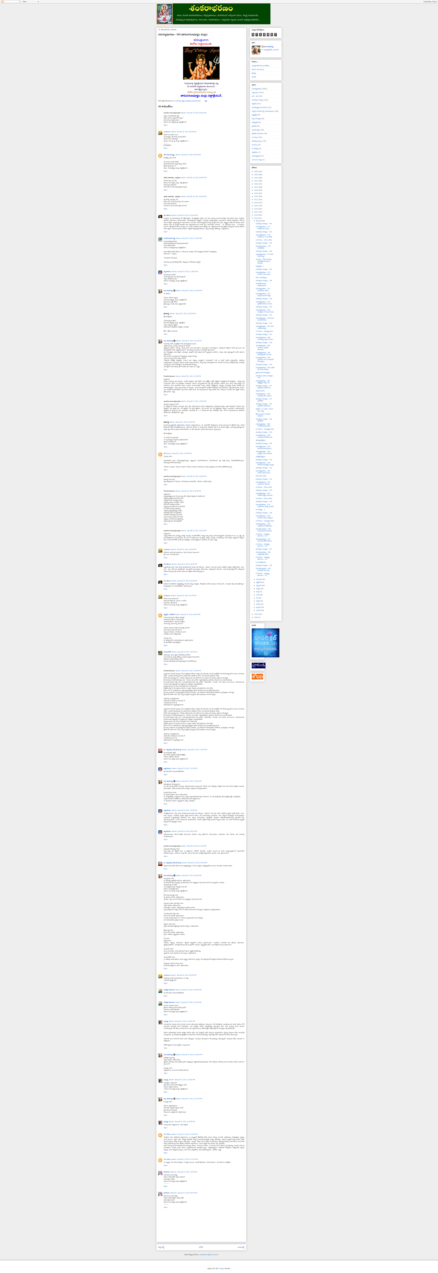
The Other (167, 1134)
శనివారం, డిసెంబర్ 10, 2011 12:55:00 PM (183, 313)
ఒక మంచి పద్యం (257, 160)
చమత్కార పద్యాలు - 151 (264, 334)
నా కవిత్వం (255, 148)
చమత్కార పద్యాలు (258, 100)
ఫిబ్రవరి (258, 607)
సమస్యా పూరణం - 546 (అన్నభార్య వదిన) (263, 553)
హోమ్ (201, 1247)
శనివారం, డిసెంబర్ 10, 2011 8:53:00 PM (188, 875)
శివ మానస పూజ (261, 476)
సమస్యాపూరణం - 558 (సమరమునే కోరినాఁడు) (264, 436)
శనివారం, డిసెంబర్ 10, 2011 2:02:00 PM (182, 422)
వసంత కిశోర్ (167, 652)
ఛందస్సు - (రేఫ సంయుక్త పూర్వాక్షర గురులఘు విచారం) (263, 261)
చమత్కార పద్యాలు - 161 (264, 243)
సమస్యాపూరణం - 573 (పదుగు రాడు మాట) (263, 273)
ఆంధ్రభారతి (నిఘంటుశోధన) (260, 66)
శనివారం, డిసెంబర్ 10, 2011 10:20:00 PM (188, 990)
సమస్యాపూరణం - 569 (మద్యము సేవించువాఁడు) (265, 311)
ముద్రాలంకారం (260, 391)
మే (257, 598)
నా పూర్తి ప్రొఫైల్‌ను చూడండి (270, 50)
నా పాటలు (255, 137)
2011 (256, 218)
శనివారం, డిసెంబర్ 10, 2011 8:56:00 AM (193, 177)
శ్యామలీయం (167, 271)
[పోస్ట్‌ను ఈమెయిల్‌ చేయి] (205, 101)
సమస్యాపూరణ (256, 156)
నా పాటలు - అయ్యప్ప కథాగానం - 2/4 (263, 545)
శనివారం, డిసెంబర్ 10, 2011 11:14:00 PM (189, 1054)
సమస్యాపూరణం (257, 89)
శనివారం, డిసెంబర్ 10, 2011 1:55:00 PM (193, 401)
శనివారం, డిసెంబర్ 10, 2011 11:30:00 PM (182, 1080)
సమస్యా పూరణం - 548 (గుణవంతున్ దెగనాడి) (264, 530)
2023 (256, 181)
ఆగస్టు (258, 588)
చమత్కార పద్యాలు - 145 (264, 432)
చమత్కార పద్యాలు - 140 (264, 490)
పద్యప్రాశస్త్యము (260, 456)
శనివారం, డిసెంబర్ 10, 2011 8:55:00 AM (188, 155)
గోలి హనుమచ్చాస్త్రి (169, 155)
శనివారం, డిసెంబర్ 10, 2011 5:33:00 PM (184, 581)
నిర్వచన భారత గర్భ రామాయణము (263, 111)
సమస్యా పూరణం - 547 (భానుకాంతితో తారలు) (264, 540)
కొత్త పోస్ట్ (161, 1247)
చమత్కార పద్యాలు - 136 (264, 565)
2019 (256, 193)
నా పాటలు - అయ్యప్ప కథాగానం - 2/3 (263, 558)
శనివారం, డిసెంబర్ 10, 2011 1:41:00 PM (188, 376)
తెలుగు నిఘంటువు (258, 69)
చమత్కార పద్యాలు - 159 (264, 269)
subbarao (167, 132)
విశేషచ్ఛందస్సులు (257, 141)
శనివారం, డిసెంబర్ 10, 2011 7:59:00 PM (184, 810)
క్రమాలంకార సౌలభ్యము (263, 372)
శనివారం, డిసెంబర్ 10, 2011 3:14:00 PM (188, 491)
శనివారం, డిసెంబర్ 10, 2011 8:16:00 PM (194, 863)
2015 (256, 206)
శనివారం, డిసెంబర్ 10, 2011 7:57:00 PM (184, 768)
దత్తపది (254, 104)
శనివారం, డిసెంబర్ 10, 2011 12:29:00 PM (189, 290)
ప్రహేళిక (254, 126)
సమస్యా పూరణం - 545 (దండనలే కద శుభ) (263, 569)
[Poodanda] (258, 668)
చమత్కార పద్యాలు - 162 (264, 232)
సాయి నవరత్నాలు (261, 277)
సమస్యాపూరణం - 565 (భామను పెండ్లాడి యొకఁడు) (263, 347)
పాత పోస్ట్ (241, 1247)
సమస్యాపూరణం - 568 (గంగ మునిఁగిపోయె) (265, 319)
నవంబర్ (259, 579)
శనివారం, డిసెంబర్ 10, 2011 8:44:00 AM (193, 113)
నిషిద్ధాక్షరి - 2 (260, 266)
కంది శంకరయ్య (168, 290)
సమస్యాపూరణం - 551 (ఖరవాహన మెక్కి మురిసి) (265, 505)
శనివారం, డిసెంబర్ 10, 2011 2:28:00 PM (179, 453)
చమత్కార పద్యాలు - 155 (264, 299)
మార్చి (258, 604)
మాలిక (254, 77)
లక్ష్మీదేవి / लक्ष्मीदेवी (169, 614)
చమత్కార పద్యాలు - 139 (264, 501)
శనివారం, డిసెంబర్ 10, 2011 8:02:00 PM (184, 831)
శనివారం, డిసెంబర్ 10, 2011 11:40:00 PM (182, 1121)
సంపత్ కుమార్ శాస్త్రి (169, 238)
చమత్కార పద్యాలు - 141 (264, 479)
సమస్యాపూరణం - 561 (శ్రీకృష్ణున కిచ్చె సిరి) (263, 382)
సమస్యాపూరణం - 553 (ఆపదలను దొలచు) (263, 483)
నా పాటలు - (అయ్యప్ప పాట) (265, 429)
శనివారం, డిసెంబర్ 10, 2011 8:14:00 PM (193, 846)
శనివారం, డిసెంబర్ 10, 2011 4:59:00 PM (183, 549)
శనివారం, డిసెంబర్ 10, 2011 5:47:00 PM (183, 595)
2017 (256, 199)
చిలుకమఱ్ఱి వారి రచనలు (259, 107)
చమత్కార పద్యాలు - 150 (264, 342)
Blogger (221, 1268)
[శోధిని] (257, 679)
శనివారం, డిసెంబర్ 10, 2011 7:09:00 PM (188, 671)
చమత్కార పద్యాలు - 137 (264, 549)
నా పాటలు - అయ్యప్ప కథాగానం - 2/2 (263, 574)
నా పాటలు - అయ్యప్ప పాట (264, 331)
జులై (257, 592)
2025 (256, 174)
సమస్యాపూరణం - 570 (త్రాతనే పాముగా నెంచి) (264, 303)
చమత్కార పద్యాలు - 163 (264, 223)
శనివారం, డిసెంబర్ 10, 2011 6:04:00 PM (187, 614)
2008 (256, 617)
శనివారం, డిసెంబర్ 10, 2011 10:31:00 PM (188, 1002)
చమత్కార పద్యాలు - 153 (264, 315)
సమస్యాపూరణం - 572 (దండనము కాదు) (263, 289)
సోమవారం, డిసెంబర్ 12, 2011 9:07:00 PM (184, 1193)
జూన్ (258, 595)
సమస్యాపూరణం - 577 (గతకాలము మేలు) (263, 227)
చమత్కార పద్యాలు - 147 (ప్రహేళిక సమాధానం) (264, 387)
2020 (256, 190)
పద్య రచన (255, 92)
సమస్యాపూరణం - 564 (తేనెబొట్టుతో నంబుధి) (263, 353)
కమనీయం (167, 1172)
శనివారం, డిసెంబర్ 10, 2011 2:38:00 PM (193, 476)
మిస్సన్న (166, 1021)
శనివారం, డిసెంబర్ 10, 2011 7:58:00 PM (188, 781)
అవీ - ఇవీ (255, 96)
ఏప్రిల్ (258, 601)
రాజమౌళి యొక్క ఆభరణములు (261, 284)
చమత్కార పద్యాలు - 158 (264, 280)
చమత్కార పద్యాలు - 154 (264, 307)
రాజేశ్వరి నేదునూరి (169, 990)
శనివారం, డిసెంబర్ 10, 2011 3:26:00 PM (193, 530)
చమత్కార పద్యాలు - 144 (264, 443)
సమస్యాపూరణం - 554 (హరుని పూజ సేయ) (263, 472)
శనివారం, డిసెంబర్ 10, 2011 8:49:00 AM (183, 132)
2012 (256, 215)
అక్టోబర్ (258, 582)
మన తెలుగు (167, 215)
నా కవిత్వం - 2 (260, 509)
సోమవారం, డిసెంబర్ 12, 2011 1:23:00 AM (184, 1172)
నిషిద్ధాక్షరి (254, 122)
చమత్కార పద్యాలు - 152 (264, 323)
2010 (256, 614)
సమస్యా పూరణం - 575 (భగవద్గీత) (263, 247)
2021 (256, 187)
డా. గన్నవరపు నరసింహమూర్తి (172, 749)
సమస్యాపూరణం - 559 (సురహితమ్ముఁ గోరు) (263, 425)
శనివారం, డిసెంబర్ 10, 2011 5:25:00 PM (184, 564)
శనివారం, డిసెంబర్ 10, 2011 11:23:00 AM (189, 238)
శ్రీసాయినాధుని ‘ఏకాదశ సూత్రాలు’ (263, 415)
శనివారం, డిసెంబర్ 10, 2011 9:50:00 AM (193, 196)
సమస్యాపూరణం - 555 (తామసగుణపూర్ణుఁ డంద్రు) (265, 464)
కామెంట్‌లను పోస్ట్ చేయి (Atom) (208, 1254)
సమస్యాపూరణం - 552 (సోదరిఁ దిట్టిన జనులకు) (264, 494)
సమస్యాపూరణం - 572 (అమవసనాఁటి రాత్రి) (263, 294)
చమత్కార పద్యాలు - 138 (264, 513)
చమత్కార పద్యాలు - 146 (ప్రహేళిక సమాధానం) (264, 405)
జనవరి (258, 610)
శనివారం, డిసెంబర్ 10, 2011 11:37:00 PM (189, 1099)
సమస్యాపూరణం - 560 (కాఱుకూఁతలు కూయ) (263, 395)
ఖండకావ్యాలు (256, 130)
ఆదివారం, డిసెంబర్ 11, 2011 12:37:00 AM (184, 1159)
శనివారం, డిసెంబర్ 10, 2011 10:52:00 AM (185, 215)
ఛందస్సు (254, 145)
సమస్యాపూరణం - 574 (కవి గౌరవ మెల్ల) (264, 255)
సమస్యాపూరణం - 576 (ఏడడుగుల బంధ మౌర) (264, 236)
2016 (256, 203)
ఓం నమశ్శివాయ (261, 562)
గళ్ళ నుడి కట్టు (256, 118)
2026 (256, 171)
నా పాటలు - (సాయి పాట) (264, 240)
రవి (165, 453)
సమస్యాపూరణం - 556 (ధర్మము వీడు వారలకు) (264, 452)
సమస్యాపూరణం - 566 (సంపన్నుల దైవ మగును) (264, 338)
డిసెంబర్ (259, 221)
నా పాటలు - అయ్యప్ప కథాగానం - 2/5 (263, 535)
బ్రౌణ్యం (254, 73)
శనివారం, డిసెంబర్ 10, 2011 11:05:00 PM (182, 1021)
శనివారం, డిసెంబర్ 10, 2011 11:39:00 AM (185, 271)
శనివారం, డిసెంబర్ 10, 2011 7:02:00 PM (184, 652)
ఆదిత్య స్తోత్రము (261, 440)
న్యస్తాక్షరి (254, 115)
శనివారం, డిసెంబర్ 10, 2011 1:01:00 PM (188, 341)
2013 (256, 212)
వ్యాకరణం (255, 152)
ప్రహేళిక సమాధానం (258, 133)
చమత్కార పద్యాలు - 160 (264, 251)
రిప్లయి (166, 125)
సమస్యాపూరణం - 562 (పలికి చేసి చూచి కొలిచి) (265, 368)
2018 (256, 196)
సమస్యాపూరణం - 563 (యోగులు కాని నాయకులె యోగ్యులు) (265, 359)
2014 (256, 209)
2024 (256, 178)
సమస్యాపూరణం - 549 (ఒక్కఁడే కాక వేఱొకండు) (264, 525)
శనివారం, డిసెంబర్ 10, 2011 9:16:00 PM (183, 975)
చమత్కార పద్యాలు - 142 (264, 468)
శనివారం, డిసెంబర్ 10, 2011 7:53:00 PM (194, 749)
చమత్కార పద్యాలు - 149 (264, 364)
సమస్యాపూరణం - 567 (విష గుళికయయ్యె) (265, 327)
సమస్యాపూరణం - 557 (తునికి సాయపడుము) (264, 447)
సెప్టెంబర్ (259, 585)
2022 (256, 184)
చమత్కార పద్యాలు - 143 (264, 460)
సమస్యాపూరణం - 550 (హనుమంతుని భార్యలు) (264, 517)
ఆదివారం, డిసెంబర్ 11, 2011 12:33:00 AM (184, 1134)
